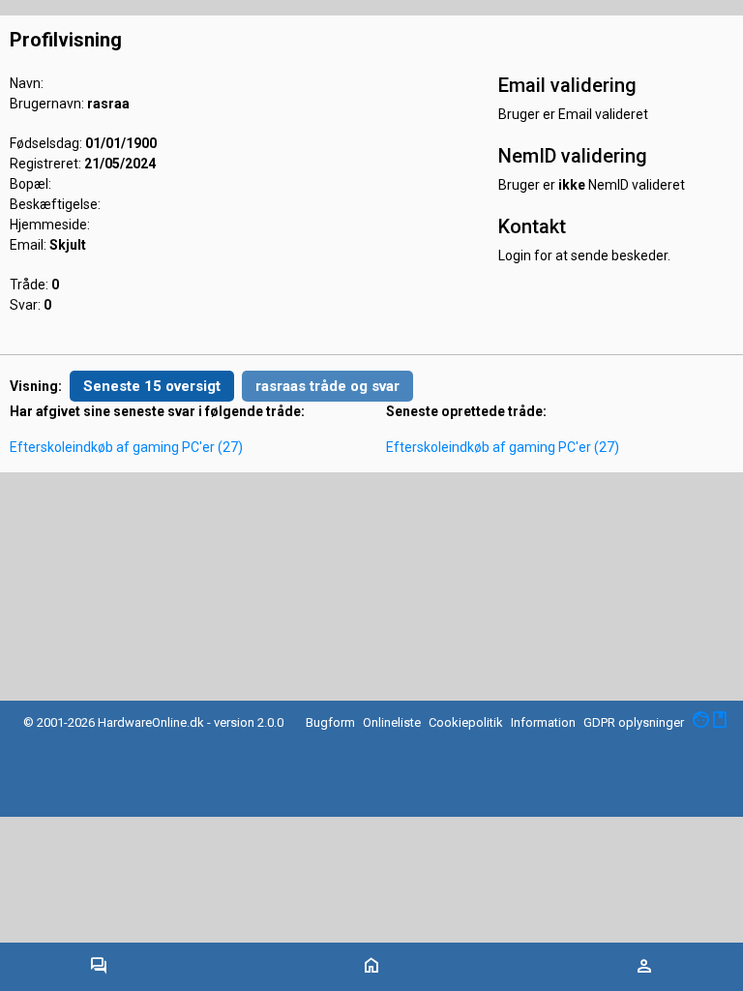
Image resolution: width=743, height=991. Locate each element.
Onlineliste (392, 722)
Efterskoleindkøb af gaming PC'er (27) (126, 447)
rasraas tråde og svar (327, 386)
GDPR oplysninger (633, 722)
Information (543, 722)
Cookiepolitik (466, 722)
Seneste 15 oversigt (152, 386)
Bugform (330, 722)
